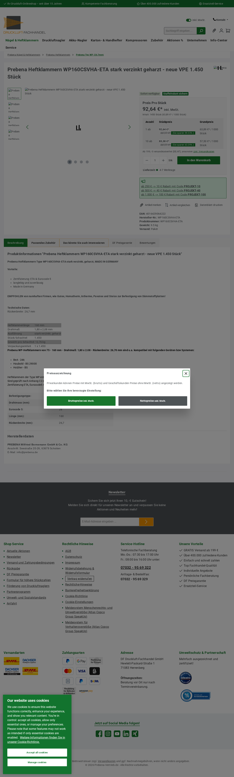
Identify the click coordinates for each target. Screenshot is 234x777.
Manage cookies (37, 762)
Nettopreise (153, 400)
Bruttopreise (81, 400)
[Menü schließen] (186, 373)
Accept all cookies (37, 752)
